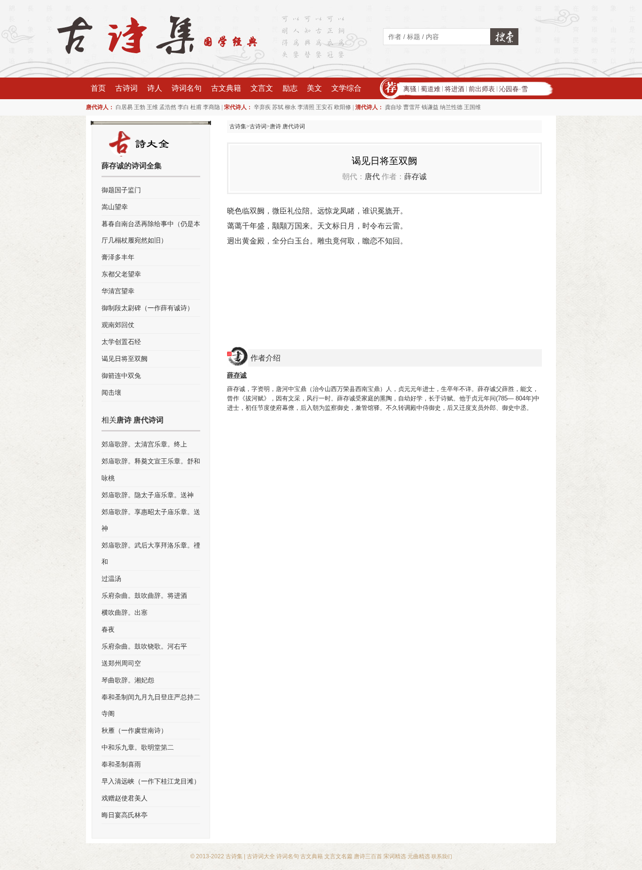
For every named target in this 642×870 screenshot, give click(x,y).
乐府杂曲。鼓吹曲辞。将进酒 (144, 595)
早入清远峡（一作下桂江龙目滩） (151, 781)
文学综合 (346, 88)
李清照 (306, 107)
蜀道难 (430, 89)
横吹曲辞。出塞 (125, 612)
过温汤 (111, 578)
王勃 (139, 107)
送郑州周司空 (121, 663)
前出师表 (482, 89)
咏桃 (108, 478)
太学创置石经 (121, 341)
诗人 (154, 88)
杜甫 (196, 107)
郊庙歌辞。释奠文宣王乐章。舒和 (151, 461)
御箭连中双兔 (121, 375)
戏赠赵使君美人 (125, 798)
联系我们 (441, 856)
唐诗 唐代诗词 (287, 126)
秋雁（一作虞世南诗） (134, 730)
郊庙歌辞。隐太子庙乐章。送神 (148, 495)
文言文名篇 (338, 856)
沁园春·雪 (513, 89)
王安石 (324, 107)
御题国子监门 (121, 190)
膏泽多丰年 (118, 257)
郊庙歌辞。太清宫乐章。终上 (144, 444)
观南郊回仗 (118, 325)
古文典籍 (226, 88)
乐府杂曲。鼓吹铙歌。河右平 (144, 646)
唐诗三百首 (368, 856)
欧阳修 (342, 107)
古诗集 (237, 126)
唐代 (372, 176)
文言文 (262, 88)
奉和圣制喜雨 (121, 764)
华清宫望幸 (118, 291)
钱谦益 (430, 107)
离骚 (409, 89)
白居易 (124, 107)
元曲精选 (418, 856)
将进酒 (454, 89)
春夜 (108, 629)
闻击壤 (111, 392)
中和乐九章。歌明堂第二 (138, 747)
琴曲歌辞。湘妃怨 (128, 680)
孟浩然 (167, 107)
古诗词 (126, 88)
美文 (314, 88)
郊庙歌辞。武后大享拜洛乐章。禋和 (151, 553)
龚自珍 (393, 107)
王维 (152, 107)
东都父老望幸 (121, 274)
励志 (290, 88)
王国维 (472, 107)
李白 (183, 107)
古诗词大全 (261, 856)
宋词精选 (395, 856)
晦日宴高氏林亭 (125, 815)
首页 (98, 88)
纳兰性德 (451, 107)
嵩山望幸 (115, 207)
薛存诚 (415, 176)
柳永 (290, 107)
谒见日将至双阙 (125, 358)
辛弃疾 (262, 107)
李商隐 (211, 107)
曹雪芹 (411, 107)
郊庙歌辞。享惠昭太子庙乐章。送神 (151, 520)
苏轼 (277, 107)
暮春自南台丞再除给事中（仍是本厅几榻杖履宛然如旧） (151, 232)
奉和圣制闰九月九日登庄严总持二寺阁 (151, 705)
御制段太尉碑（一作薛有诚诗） (148, 308)
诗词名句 (187, 88)
